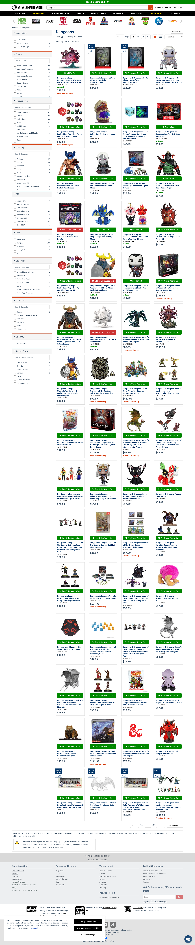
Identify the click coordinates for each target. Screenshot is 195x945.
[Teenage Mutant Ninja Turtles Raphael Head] (145, 21)
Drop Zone (60, 871)
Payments (103, 885)
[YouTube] (105, 925)
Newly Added (38, 13)
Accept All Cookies (88, 922)
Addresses (102, 882)
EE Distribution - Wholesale (109, 897)
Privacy (83, 941)
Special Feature (23, 351)
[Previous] (13, 21)
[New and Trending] (22, 21)
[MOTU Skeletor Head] (104, 21)
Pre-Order (78, 36)
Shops (58, 873)
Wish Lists (102, 879)
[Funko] (49, 21)
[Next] (181, 21)
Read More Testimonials (97, 859)
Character (20, 300)
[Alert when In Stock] (114, 52)
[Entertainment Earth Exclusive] (36, 21)
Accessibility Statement (96, 941)
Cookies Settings (88, 935)
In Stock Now (156, 13)
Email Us (15, 873)
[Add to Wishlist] (81, 47)
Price (18, 232)
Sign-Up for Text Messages (155, 901)
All (62, 36)
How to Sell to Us (149, 876)
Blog (57, 882)
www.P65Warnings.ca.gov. (53, 847)
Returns (102, 873)
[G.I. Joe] (118, 21)
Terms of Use (109, 941)
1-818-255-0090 (17, 879)
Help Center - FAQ (18, 871)
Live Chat (15, 876)
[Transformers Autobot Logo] (63, 21)
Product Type (97, 13)
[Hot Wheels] (172, 21)
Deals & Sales (136, 13)
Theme (80, 13)
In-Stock (68, 36)
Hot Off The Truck (60, 13)
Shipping (102, 887)
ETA (17, 194)
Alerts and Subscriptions (107, 876)
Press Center (147, 879)
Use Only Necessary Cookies (88, 928)
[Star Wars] (77, 21)
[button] (188, 939)
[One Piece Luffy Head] (131, 21)
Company (117, 13)
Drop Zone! (20, 13)
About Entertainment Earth (152, 871)
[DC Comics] (159, 21)
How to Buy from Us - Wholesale (154, 873)
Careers (146, 882)
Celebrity (20, 336)
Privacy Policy (34, 928)
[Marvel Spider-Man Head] (90, 21)
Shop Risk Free (138, 908)
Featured (174, 13)
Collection (20, 260)
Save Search (177, 31)
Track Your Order (105, 871)
